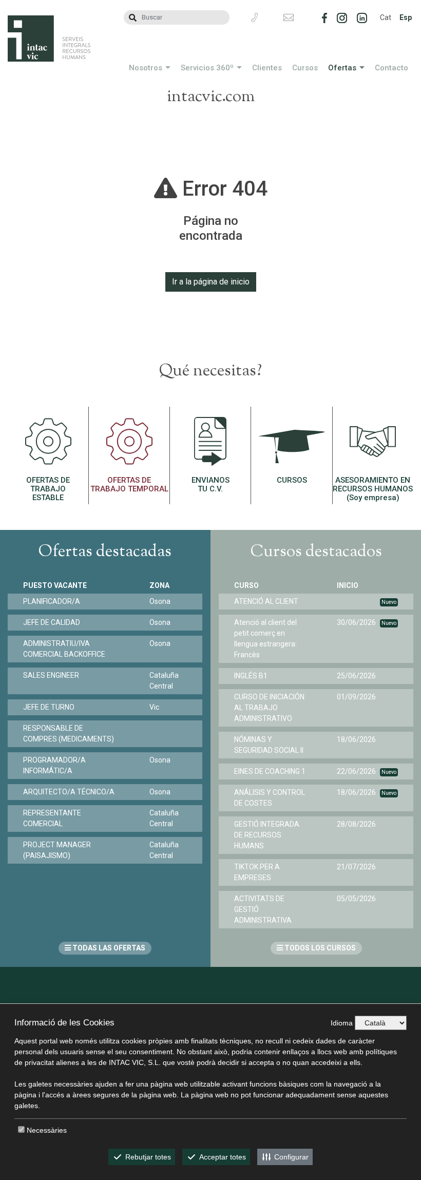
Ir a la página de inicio (211, 282)
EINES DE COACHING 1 (269, 771)
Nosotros (145, 67)
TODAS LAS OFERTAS (108, 948)
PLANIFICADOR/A (51, 601)
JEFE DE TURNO (48, 707)
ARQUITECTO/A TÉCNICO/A (68, 792)
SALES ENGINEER (51, 675)
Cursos (305, 67)
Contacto (391, 67)
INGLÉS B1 (250, 676)
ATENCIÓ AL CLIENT (266, 601)
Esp (405, 17)
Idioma (342, 1023)
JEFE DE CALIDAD (51, 622)
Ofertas (342, 67)
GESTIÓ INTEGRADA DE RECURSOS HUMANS (266, 835)
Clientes (267, 67)
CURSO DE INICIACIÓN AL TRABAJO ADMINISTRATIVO (269, 707)
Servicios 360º (207, 67)
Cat (385, 17)
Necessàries (47, 1130)
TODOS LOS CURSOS (319, 948)
